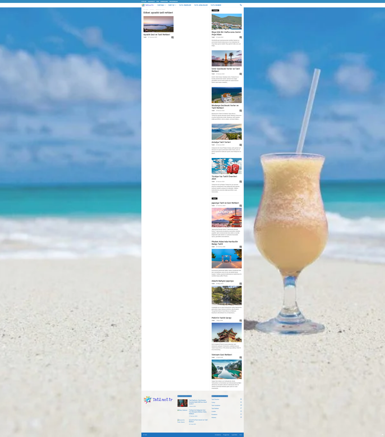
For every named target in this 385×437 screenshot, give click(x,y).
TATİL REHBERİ (216, 5)
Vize (157, 1)
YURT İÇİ (171, 5)
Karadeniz (214, 414)
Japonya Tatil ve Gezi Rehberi (225, 203)
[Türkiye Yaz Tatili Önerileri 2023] (227, 166)
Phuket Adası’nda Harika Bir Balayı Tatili (225, 242)
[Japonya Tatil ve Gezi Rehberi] (227, 217)
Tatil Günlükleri (216, 405)
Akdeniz (214, 417)
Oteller (143, 1)
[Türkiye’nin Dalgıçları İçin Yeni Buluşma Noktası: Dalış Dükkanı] (182, 413)
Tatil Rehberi (215, 408)
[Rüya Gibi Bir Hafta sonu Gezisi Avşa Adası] (227, 22)
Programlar (173, 1)
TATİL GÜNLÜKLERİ (201, 5)
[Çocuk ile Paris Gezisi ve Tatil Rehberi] (182, 422)
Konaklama (164, 1)
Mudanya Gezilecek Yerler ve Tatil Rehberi (225, 106)
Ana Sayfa (145, 9)
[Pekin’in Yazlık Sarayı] (227, 332)
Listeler (214, 411)
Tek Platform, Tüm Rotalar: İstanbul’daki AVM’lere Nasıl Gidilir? (198, 402)
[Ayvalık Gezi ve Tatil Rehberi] (158, 24)
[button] (241, 5)
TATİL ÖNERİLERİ (185, 5)
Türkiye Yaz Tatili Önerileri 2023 (224, 177)
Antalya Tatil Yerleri (221, 142)
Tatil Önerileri (215, 399)
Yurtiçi (213, 402)
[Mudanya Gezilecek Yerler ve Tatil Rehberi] (227, 95)
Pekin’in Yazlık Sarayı (221, 317)
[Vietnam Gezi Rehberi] (227, 369)
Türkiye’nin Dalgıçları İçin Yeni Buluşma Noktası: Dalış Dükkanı (197, 412)
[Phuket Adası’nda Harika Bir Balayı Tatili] (227, 258)
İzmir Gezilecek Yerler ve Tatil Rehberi (226, 69)
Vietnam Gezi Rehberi (222, 354)
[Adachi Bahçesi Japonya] (227, 295)
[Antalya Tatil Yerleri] (227, 132)
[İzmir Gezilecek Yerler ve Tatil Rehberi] (227, 58)
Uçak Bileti (151, 1)
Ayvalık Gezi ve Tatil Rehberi (156, 34)
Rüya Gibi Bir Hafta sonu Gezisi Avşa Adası (226, 33)
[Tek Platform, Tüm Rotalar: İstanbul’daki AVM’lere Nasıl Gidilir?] (182, 403)
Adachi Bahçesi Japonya (223, 281)
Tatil (144, 37)
